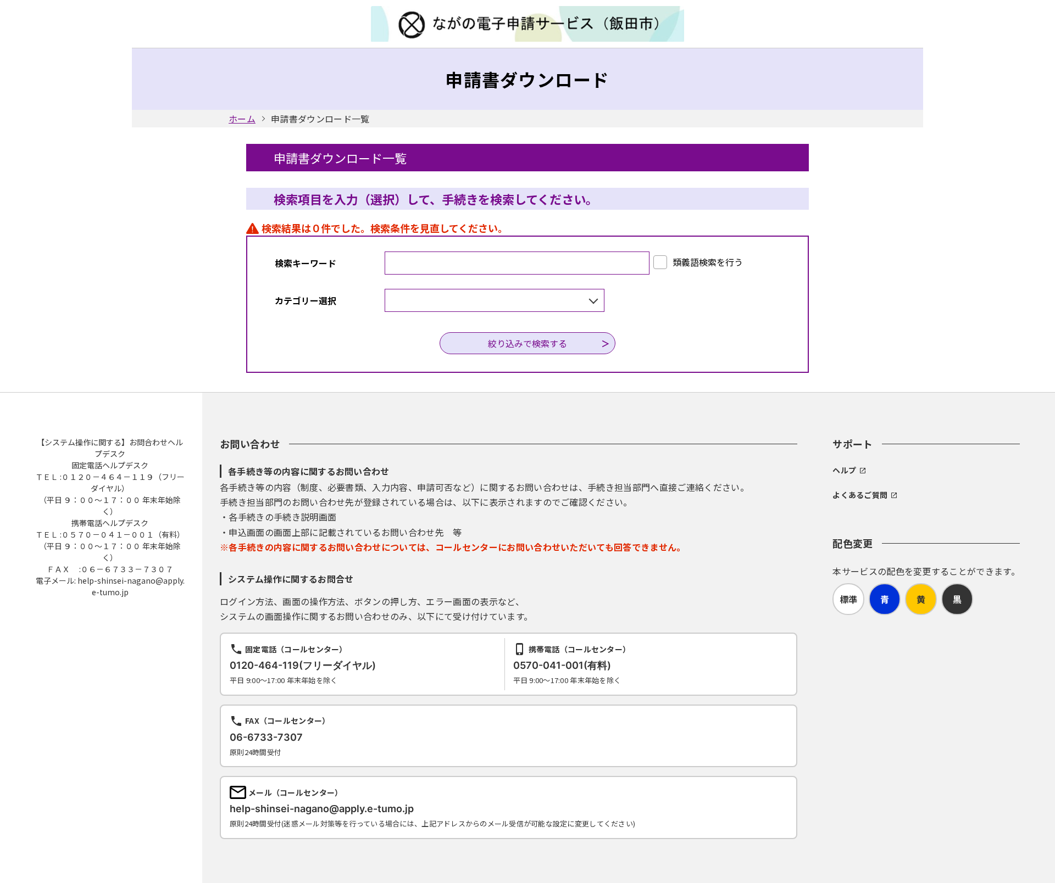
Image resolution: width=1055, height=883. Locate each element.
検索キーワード (305, 263)
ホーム (242, 118)
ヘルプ (844, 470)
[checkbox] (698, 262)
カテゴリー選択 (305, 300)
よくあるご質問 (859, 494)
